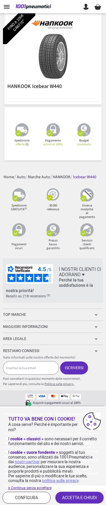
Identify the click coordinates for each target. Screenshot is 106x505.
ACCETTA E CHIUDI (79, 497)
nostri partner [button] (27, 461)
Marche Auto (39, 177)
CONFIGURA (26, 497)
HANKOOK (61, 177)
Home (9, 177)
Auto (21, 177)
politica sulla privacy (60, 480)
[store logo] (33, 7)
